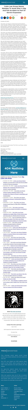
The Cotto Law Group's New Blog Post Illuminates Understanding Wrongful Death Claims (14, 239)
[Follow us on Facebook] (13, 407)
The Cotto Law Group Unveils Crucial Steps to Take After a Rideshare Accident (14, 204)
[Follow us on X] (10, 407)
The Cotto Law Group (15, 311)
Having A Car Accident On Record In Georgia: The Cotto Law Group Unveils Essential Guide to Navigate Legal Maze (15, 247)
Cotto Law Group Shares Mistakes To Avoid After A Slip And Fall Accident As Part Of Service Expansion (15, 183)
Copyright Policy (18, 391)
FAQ (2, 396)
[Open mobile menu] (24, 2)
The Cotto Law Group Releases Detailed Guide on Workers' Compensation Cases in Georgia (13, 224)
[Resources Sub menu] (7, 397)
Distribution (4, 394)
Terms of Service (18, 389)
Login (15, 399)
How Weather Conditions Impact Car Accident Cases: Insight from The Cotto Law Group (15, 282)
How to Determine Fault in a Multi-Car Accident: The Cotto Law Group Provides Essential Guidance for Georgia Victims (15, 219)
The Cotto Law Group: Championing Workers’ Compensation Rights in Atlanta (14, 199)
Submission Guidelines (19, 394)
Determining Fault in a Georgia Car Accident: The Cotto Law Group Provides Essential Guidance (14, 252)
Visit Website (14, 336)
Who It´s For (4, 389)
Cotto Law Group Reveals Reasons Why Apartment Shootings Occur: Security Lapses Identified (15, 187)
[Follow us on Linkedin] (15, 407)
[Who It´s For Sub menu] (8, 389)
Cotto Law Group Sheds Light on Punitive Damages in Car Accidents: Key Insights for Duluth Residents (14, 261)
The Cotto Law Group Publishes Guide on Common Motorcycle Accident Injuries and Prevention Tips (15, 234)
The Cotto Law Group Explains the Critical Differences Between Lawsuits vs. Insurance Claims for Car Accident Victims (14, 266)
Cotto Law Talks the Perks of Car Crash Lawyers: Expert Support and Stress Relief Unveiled (15, 229)
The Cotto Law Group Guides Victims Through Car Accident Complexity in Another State (14, 271)
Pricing (2, 391)
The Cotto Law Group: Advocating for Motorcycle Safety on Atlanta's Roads (15, 209)
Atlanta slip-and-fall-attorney (7, 97)
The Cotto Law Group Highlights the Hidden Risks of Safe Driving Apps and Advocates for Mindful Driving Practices (15, 214)
